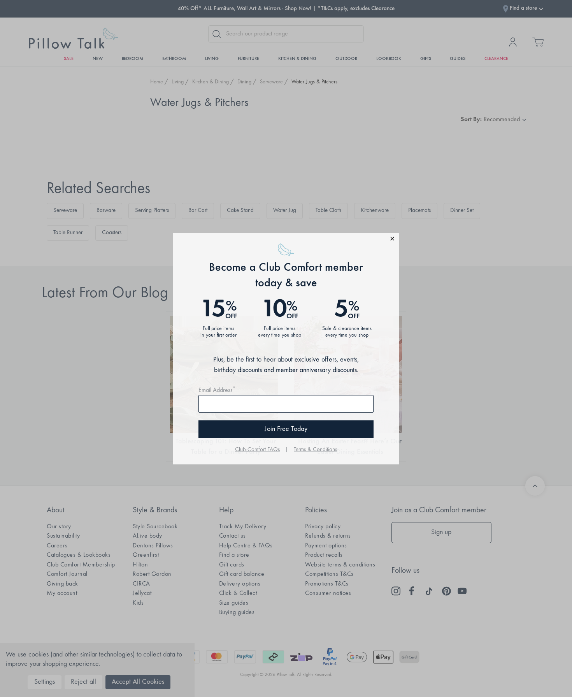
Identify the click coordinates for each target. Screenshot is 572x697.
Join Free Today (286, 429)
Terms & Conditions (315, 450)
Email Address (216, 390)
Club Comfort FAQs (257, 450)
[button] (286, 240)
